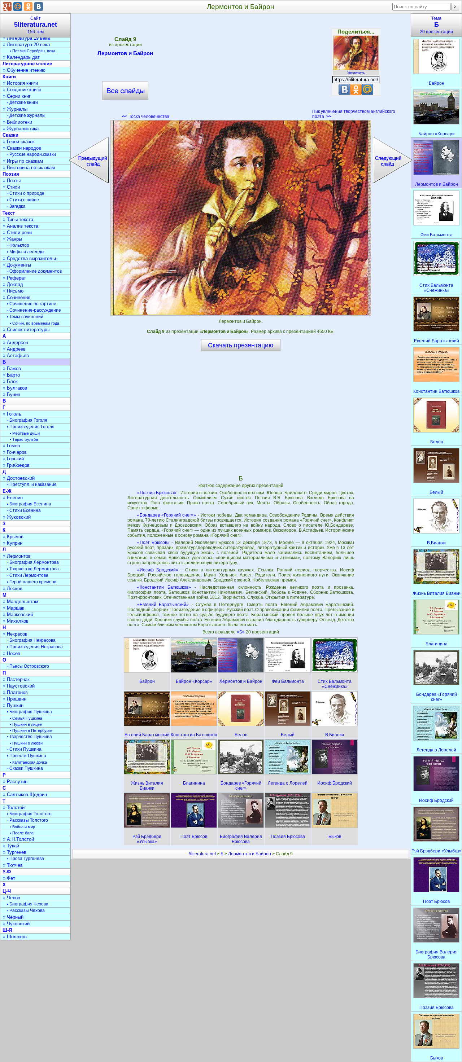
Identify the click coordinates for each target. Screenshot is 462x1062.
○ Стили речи (17, 232)
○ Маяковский (18, 614)
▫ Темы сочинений (25, 316)
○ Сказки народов (22, 148)
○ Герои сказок (19, 141)
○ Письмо (13, 291)
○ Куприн (12, 543)
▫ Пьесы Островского (28, 666)
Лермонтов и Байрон (125, 53)
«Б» (241, 632)
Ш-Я (7, 930)
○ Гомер (11, 445)
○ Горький (13, 458)
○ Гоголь (12, 414)
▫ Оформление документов (34, 271)
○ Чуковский (16, 923)
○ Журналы (15, 109)
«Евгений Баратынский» (163, 604)
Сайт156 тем (35, 25)
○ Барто (11, 375)
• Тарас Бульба (24, 439)
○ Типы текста (18, 219)
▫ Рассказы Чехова (26, 910)
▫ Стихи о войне (23, 199)
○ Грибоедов (16, 465)
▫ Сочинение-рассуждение (34, 310)
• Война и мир (22, 827)
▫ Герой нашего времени (32, 581)
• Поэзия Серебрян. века (32, 51)
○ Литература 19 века (26, 38)
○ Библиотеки (17, 122)
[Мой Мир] (17, 6)
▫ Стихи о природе (25, 193)
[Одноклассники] (28, 6)
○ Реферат (14, 278)
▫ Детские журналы (26, 115)
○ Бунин (11, 394)
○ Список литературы (26, 329)
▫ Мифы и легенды (25, 251)
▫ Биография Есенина (29, 503)
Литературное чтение (27, 63)
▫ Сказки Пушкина (25, 768)
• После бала (22, 833)
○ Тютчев (13, 865)
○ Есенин (13, 497)
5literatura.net (202, 853)
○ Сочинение (16, 297)
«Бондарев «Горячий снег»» (166, 515)
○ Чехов (11, 897)
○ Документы (17, 265)
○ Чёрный (13, 917)
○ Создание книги (22, 89)
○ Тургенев (14, 852)
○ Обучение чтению (24, 70)
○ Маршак (13, 608)
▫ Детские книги (22, 102)
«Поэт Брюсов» (153, 542)
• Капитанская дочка (28, 762)
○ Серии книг (17, 96)
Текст (9, 213)
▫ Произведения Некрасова (35, 646)
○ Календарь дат (21, 57)
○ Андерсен (15, 342)
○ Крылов (13, 536)
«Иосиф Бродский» (158, 569)
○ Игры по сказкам (23, 161)
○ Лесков (12, 588)
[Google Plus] (7, 6)
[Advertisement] (240, 68)
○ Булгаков (15, 388)
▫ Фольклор (18, 245)
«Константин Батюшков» (164, 587)
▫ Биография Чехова (27, 904)
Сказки (10, 135)
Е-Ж (7, 491)
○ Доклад (13, 284)
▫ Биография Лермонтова (33, 562)
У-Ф (7, 871)
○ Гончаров (15, 452)
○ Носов (11, 653)
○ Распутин (15, 781)
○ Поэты (12, 180)
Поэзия (11, 174)
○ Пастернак (16, 679)
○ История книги (20, 83)
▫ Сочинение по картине (31, 303)
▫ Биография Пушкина (29, 711)
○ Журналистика (21, 128)
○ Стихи (11, 187)
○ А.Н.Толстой (18, 839)
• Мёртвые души (25, 433)
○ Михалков (16, 621)
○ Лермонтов (17, 556)
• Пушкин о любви (26, 743)
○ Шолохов (15, 936)
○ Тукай (11, 845)
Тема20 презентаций (436, 25)
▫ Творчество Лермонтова (33, 568)
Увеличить (356, 73)
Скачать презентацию (241, 345)
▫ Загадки (16, 206)
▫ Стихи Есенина (24, 510)
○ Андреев (14, 349)
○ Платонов (15, 692)
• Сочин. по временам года (34, 323)
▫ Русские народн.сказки (31, 154)
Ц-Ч (7, 891)
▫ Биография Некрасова (31, 640)
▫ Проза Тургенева (25, 858)
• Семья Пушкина (26, 718)
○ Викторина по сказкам (29, 167)
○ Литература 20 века (26, 44)
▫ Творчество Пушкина (29, 736)
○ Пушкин (13, 705)
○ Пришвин (14, 699)
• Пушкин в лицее (26, 724)
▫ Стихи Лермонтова (27, 575)
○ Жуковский (17, 517)
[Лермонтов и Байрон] (240, 218)
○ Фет (9, 878)
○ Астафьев (16, 355)
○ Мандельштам (20, 601)
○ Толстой (14, 807)
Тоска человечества (145, 116)
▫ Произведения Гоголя (31, 426)
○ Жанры (12, 239)
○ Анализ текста (20, 226)
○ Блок (10, 381)
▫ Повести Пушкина (26, 755)
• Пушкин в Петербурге (31, 730)
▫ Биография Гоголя (27, 420)
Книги (9, 76)
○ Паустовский (19, 686)
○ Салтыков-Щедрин (25, 794)
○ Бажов (12, 368)
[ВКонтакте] (38, 6)
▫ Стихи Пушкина (24, 749)
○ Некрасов (15, 634)
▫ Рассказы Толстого (27, 820)
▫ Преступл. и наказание (32, 484)
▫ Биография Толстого (29, 813)
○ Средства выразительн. (31, 258)
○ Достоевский (19, 478)
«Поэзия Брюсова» (156, 492)
